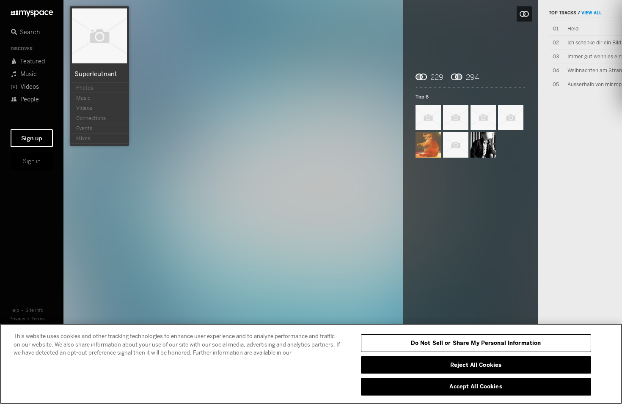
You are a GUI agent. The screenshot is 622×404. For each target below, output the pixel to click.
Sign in (32, 161)
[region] (311, 364)
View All (591, 13)
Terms (38, 318)
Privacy (17, 318)
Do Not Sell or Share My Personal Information (476, 343)
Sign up (31, 138)
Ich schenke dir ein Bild (594, 42)
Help (14, 310)
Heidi (573, 28)
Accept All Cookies (475, 386)
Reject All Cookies (475, 365)
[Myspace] (32, 11)
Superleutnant (95, 73)
